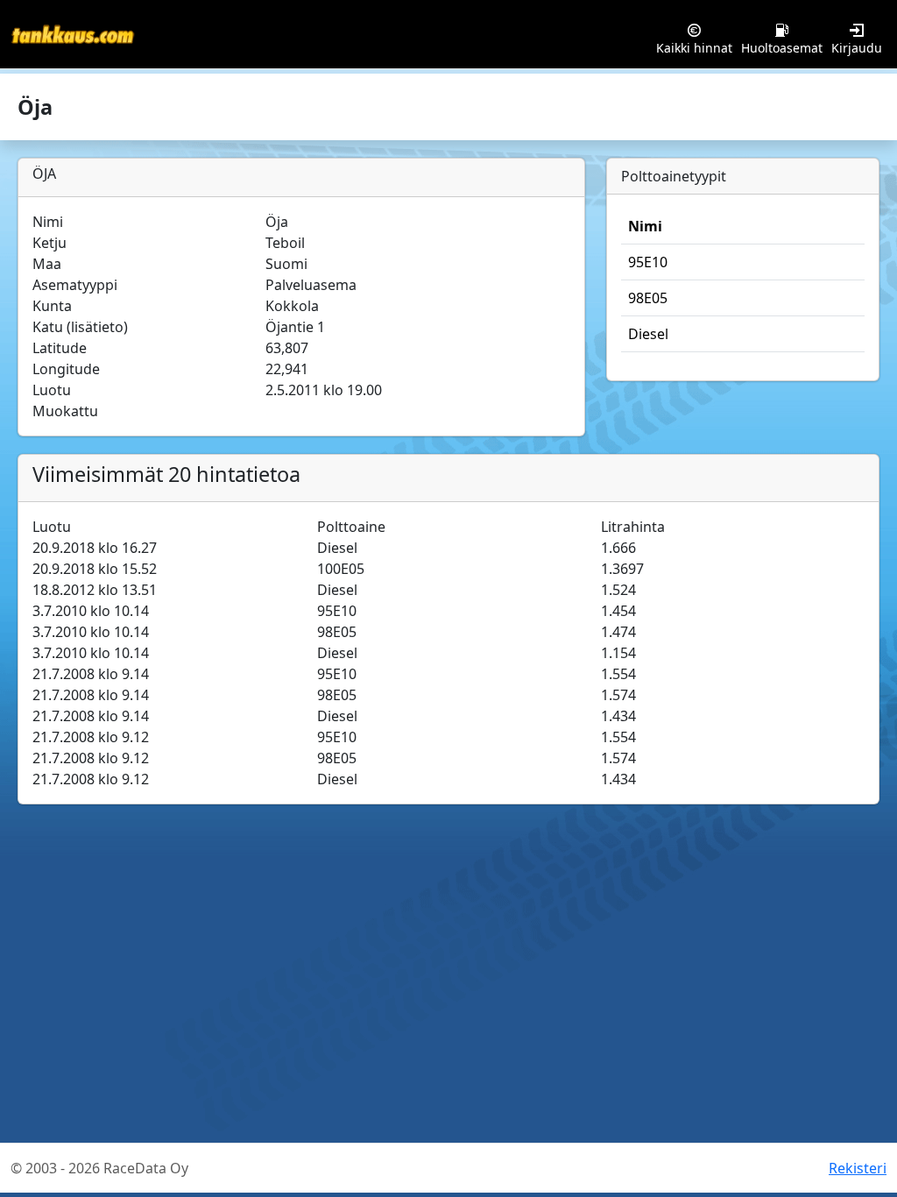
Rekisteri (857, 1168)
